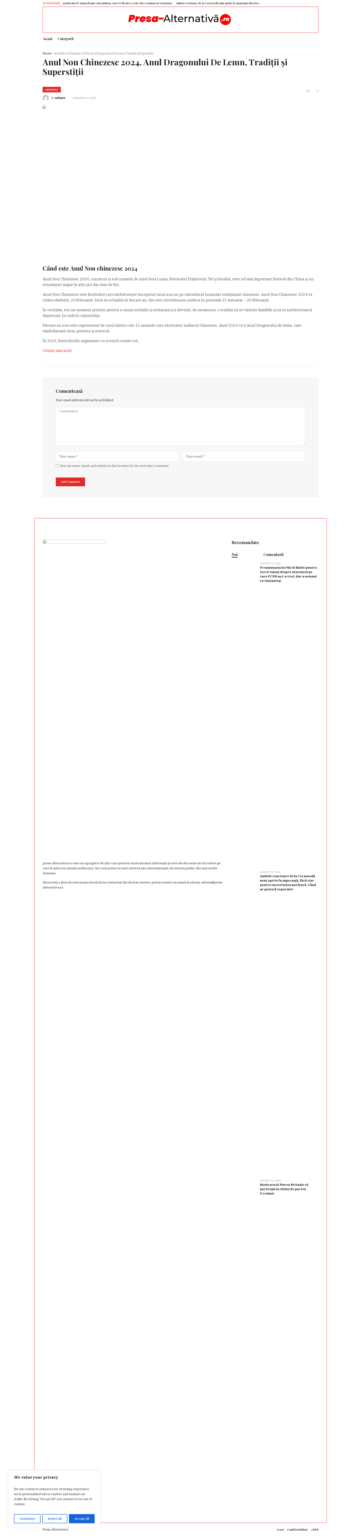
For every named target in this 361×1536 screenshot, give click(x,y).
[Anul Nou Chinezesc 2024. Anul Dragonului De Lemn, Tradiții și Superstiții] (164, 178)
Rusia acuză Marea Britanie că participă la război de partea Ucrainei (284, 1189)
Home (47, 53)
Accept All (82, 1519)
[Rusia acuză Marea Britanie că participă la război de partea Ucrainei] (244, 1331)
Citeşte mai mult (57, 350)
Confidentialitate (297, 1529)
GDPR (314, 1529)
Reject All (55, 1519)
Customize (27, 1519)
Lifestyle (51, 89)
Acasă (280, 1529)
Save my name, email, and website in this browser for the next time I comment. (114, 466)
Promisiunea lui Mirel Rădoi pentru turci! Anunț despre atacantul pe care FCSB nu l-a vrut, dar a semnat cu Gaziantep (288, 574)
